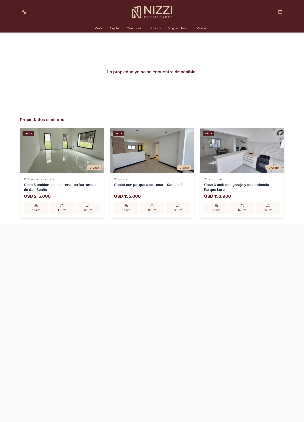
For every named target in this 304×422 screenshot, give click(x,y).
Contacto (203, 28)
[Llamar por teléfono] (25, 12)
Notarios (155, 28)
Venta (98, 28)
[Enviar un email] (279, 12)
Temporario (134, 28)
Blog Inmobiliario (179, 28)
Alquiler (114, 28)
